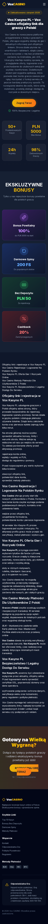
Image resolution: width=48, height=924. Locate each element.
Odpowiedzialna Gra (11, 847)
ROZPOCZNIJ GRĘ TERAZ (26, 769)
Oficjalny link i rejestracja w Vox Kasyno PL (24, 364)
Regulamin (6, 854)
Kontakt (5, 843)
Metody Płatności (9, 831)
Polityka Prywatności (11, 850)
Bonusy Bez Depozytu (12, 823)
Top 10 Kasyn (8, 820)
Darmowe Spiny (9, 827)
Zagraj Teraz (24, 103)
